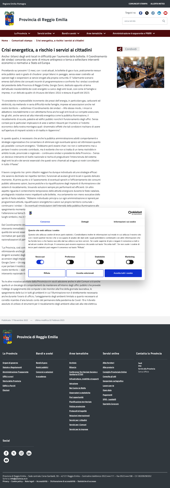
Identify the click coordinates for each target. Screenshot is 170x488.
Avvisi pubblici (42, 367)
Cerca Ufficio (143, 371)
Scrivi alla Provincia (146, 368)
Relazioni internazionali (79, 415)
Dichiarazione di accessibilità (62, 481)
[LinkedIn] (159, 13)
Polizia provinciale (77, 406)
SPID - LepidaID (109, 399)
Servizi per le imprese (78, 429)
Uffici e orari (8, 376)
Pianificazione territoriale (80, 401)
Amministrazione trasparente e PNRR (132, 33)
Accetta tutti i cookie (123, 273)
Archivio (72, 362)
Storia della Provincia (12, 380)
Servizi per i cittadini (78, 420)
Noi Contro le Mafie (77, 388)
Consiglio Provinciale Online (115, 371)
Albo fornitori (108, 362)
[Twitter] (147, 13)
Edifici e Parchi (9, 385)
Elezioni (6, 390)
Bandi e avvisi (69, 33)
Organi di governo (10, 362)
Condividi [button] (131, 49)
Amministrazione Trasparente (15, 371)
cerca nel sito (129, 21)
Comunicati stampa (22, 40)
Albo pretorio (108, 367)
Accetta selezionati (85, 273)
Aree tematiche (94, 33)
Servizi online (44, 33)
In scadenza (41, 376)
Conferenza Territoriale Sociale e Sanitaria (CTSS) (83, 373)
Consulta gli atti (109, 376)
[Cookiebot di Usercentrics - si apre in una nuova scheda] (130, 213)
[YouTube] (165, 13)
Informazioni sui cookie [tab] (125, 222)
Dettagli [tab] (85, 222)
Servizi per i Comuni (77, 424)
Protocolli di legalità (78, 410)
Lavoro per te (108, 385)
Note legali (29, 481)
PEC (140, 365)
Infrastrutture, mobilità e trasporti (84, 378)
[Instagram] (153, 13)
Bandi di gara (41, 362)
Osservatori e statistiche (79, 392)
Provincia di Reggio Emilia (43, 19)
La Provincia (20, 33)
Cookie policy (16, 481)
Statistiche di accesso (86, 481)
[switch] (70, 262)
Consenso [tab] (45, 222)
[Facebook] (140, 13)
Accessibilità (42, 481)
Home (5, 40)
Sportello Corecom (111, 403)
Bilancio (72, 367)
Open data (107, 390)
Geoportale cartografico (113, 380)
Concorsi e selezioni (44, 371)
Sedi (140, 363)
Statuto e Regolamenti (12, 367)
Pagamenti (107, 394)
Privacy (6, 481)
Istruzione (73, 383)
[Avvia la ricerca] (163, 21)
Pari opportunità (76, 397)
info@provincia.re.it (18, 478)
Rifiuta (47, 273)
